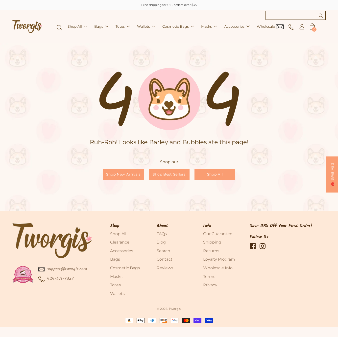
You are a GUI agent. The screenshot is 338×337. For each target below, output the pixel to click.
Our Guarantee (217, 233)
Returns (211, 250)
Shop (115, 226)
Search (163, 250)
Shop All (75, 26)
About (162, 226)
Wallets (143, 26)
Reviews (165, 268)
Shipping (212, 242)
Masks (206, 26)
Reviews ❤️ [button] (332, 174)
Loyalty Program (219, 259)
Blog (161, 242)
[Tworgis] (27, 26)
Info (207, 226)
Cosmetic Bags (175, 26)
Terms (209, 276)
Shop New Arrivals (123, 174)
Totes (120, 26)
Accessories (234, 26)
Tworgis (175, 309)
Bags (98, 26)
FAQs (162, 233)
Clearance (119, 242)
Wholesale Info (218, 268)
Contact (164, 259)
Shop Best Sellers (169, 174)
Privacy (210, 285)
